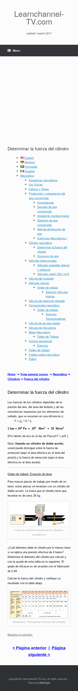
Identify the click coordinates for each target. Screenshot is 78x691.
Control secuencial (40, 341)
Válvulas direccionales (43, 261)
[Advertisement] (39, 104)
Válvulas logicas (39, 283)
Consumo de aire (47, 256)
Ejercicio (42, 345)
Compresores (45, 202)
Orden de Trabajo (48, 336)
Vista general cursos (34, 374)
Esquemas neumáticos (43, 180)
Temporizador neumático (44, 305)
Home (11, 374)
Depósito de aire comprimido (47, 222)
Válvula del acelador (41, 278)
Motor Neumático (39, 332)
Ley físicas (36, 184)
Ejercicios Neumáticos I (52, 238)
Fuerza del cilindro (36, 379)
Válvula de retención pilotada (47, 301)
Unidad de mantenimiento (53, 216)
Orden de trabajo (47, 287)
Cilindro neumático (40, 243)
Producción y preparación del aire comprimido (47, 195)
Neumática (27, 176)
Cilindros (14, 379)
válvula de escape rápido (44, 323)
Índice (32, 359)
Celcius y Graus (39, 189)
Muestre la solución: (20, 635)
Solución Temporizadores (56, 316)
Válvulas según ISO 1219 (53, 274)
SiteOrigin (44, 682)
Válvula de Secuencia (42, 328)
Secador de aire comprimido (47, 209)
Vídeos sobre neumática (44, 354)
